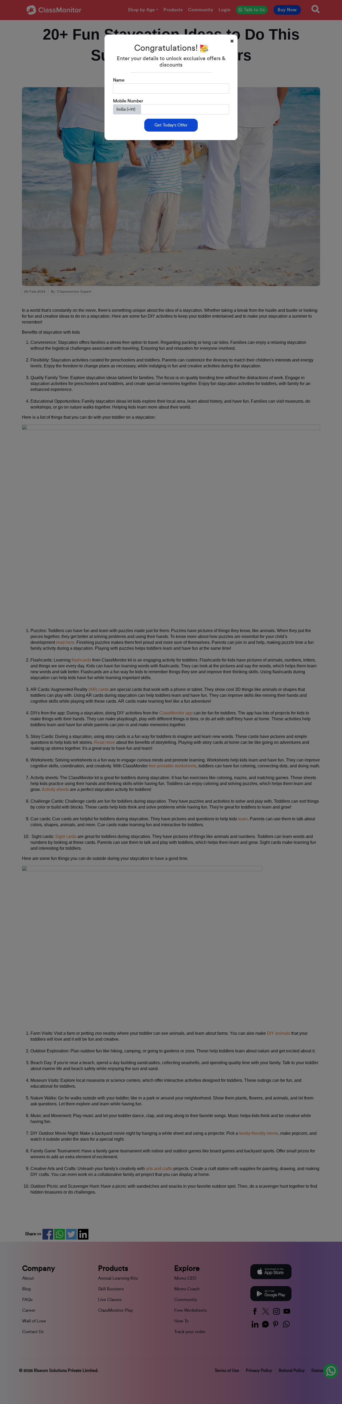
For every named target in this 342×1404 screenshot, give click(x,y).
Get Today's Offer (171, 125)
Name (119, 80)
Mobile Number (128, 101)
